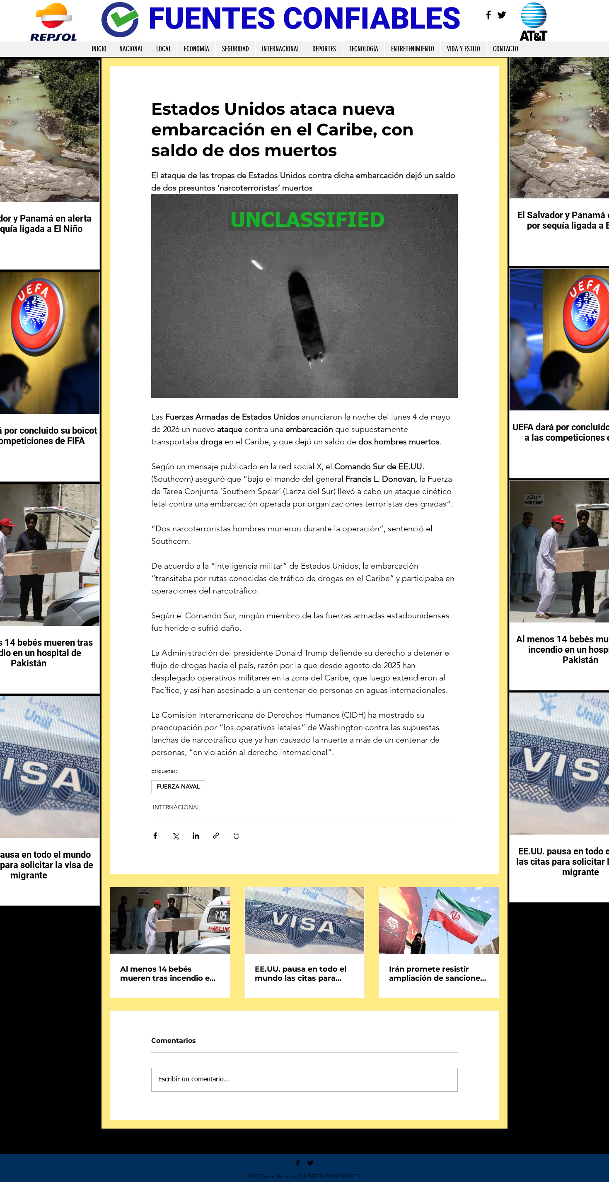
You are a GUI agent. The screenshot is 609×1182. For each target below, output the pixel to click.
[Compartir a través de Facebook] (155, 835)
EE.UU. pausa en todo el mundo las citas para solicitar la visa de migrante (300, 974)
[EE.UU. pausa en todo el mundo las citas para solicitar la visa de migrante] (305, 920)
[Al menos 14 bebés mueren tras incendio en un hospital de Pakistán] (170, 920)
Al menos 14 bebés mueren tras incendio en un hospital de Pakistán (167, 974)
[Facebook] (488, 15)
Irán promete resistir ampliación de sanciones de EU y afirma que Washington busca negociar (436, 974)
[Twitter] (502, 15)
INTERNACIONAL (176, 807)
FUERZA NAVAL (178, 786)
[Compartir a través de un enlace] (216, 835)
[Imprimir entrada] (236, 835)
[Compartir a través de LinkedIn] (196, 835)
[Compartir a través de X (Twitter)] (175, 835)
